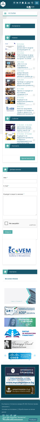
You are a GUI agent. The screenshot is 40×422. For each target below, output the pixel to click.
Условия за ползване (9, 409)
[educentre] (20, 355)
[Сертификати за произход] (20, 371)
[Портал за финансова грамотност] (20, 333)
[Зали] (22, 3)
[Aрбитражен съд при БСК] (20, 390)
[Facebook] (20, 3)
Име (5, 178)
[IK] (20, 344)
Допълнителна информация (13, 419)
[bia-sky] (20, 296)
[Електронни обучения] (20, 322)
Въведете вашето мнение (13, 194)
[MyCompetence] (20, 380)
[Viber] (14, 3)
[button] (32, 3)
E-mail (6, 186)
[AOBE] (20, 310)
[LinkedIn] (17, 3)
